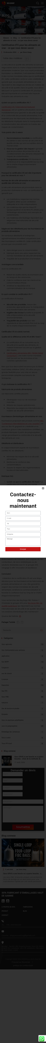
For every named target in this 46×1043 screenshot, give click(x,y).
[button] (43, 488)
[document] (23, 521)
